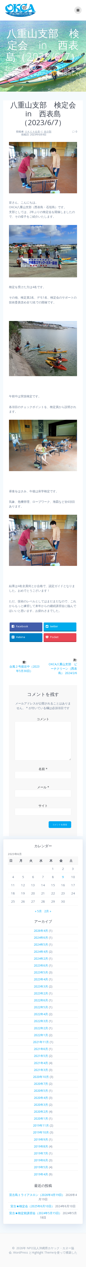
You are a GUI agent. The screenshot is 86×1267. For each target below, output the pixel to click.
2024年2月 (41, 958)
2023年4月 (41, 979)
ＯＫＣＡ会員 (32, 131)
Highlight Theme (43, 1252)
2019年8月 (41, 1146)
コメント (43, 719)
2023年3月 (41, 986)
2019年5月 (41, 1167)
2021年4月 (41, 1063)
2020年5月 (41, 1091)
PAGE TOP (80, 1225)
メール (43, 787)
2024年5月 (41, 944)
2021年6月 (41, 1049)
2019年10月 (41, 1132)
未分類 (47, 131)
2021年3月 (41, 1070)
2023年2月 (41, 993)
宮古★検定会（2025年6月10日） (32, 1206)
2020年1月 (41, 1118)
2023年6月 (41, 965)
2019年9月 (41, 1139)
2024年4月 (41, 952)
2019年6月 (41, 1160)
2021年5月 (41, 1056)
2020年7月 (41, 1084)
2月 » (47, 911)
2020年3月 (41, 1105)
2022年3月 (41, 1021)
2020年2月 (41, 1112)
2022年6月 (41, 1000)
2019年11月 (41, 1125)
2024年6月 (41, 938)
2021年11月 (41, 1042)
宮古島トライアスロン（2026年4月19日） (37, 1195)
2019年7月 (41, 1153)
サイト (43, 805)
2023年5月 (41, 972)
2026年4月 (41, 931)
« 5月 (38, 911)
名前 (43, 769)
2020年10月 (41, 1077)
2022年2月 (41, 1028)
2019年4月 (41, 1174)
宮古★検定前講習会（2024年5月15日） (35, 1213)
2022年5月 (41, 1007)
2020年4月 (41, 1098)
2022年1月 (41, 1035)
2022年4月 (41, 1014)
